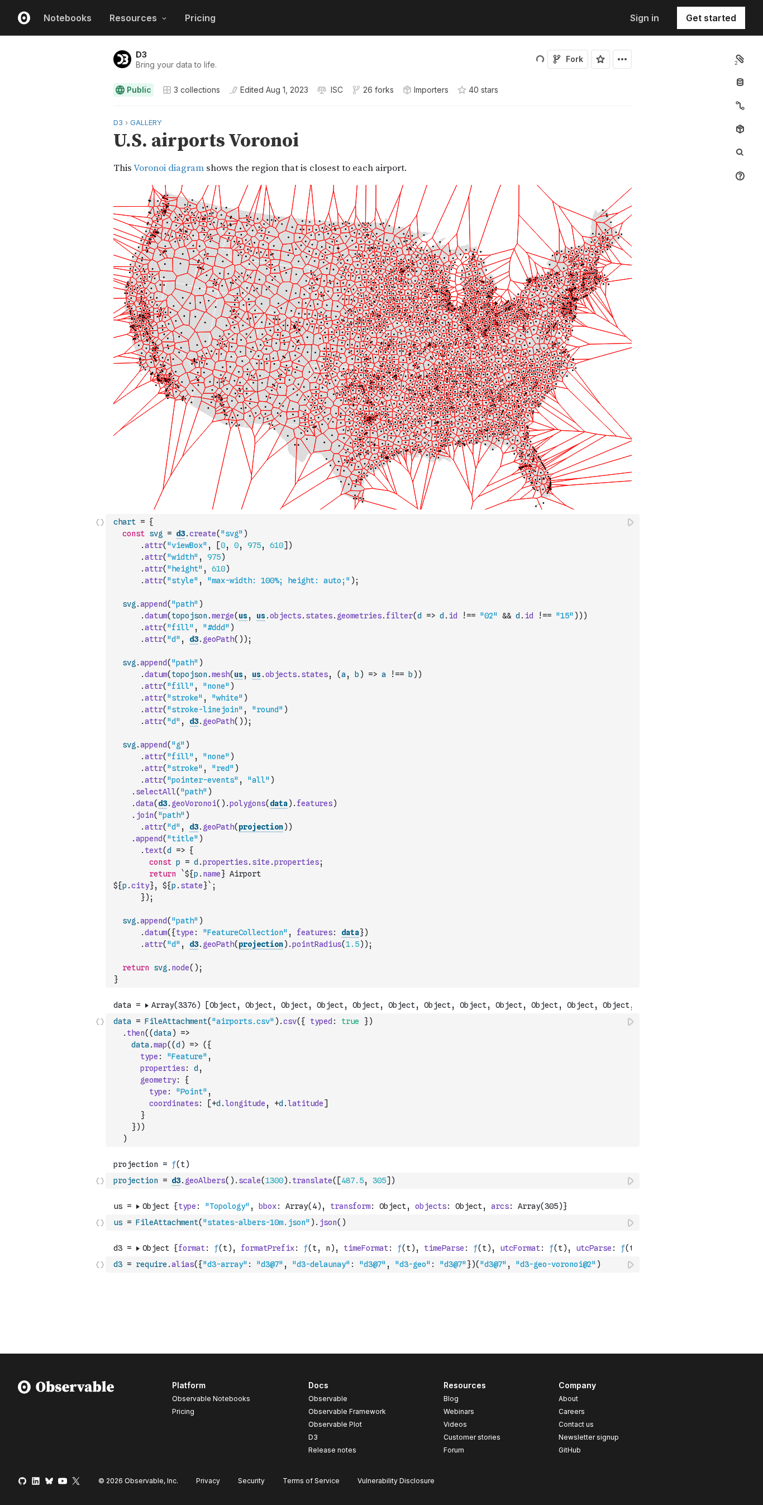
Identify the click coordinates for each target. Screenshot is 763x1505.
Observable (327, 1398)
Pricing (200, 17)
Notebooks (68, 17)
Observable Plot (335, 1424)
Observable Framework (347, 1411)
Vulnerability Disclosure (396, 1481)
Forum (454, 1450)
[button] (100, 111)
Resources (133, 17)
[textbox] (374, 751)
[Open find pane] (740, 152)
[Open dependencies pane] (740, 129)
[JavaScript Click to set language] (100, 750)
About (568, 1398)
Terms (311, 1481)
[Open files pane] (740, 58)
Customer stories (472, 1437)
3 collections (197, 89)
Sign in (644, 17)
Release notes (332, 1450)
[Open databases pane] (740, 82)
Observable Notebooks (211, 1398)
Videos (455, 1424)
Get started (711, 17)
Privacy (208, 1481)
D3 (141, 54)
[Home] (66, 1419)
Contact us (576, 1424)
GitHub (570, 1450)
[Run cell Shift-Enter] (631, 522)
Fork (574, 59)
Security (251, 1481)
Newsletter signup (589, 1437)
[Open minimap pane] (740, 105)
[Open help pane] (740, 175)
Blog (451, 1398)
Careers (572, 1411)
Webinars (459, 1411)
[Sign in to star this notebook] (600, 59)
